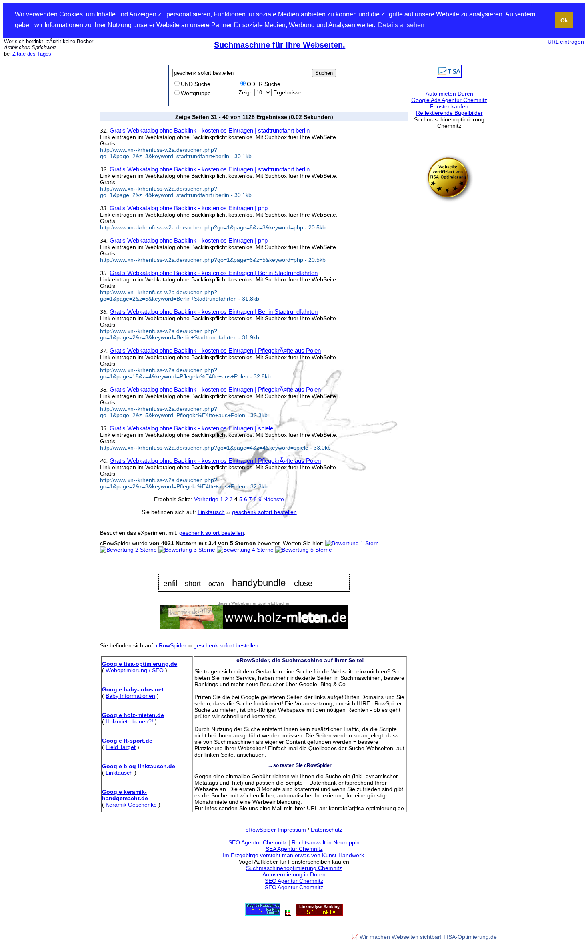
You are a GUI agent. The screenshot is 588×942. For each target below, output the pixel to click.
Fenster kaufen (449, 106)
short (193, 584)
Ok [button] (564, 20)
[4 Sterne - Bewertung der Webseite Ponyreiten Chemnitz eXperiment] (245, 549)
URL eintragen (566, 41)
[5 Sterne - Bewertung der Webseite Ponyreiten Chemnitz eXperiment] (303, 549)
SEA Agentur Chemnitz (294, 849)
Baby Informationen (130, 696)
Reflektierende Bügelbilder (449, 113)
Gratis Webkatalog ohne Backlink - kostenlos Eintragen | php (189, 208)
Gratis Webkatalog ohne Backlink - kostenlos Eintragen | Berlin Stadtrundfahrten (214, 272)
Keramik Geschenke (131, 804)
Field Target (121, 747)
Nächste (273, 499)
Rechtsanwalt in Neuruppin (326, 842)
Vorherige (206, 499)
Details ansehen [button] (401, 25)
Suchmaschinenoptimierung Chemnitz (294, 868)
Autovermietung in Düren (294, 874)
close (303, 583)
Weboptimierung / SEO (135, 670)
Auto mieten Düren (449, 93)
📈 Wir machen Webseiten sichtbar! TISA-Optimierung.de (424, 937)
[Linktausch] (288, 913)
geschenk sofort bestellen (211, 533)
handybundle (259, 582)
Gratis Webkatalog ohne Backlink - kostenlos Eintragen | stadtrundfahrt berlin (210, 130)
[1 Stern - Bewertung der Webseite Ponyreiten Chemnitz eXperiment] (352, 543)
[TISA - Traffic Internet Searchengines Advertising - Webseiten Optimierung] (449, 75)
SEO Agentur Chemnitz (257, 842)
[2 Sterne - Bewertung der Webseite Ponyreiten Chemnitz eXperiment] (128, 549)
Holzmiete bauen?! (129, 721)
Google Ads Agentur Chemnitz (449, 100)
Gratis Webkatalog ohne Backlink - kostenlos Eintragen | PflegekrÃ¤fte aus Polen (215, 350)
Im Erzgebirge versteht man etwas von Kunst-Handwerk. (294, 855)
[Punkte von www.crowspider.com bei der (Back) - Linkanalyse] (319, 913)
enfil (170, 583)
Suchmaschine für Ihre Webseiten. (279, 44)
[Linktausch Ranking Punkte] (262, 913)
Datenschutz (326, 829)
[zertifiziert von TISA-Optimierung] (449, 200)
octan (216, 583)
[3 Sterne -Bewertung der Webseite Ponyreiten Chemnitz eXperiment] (186, 549)
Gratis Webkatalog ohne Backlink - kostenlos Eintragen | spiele (191, 428)
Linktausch (119, 772)
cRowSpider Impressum (276, 829)
